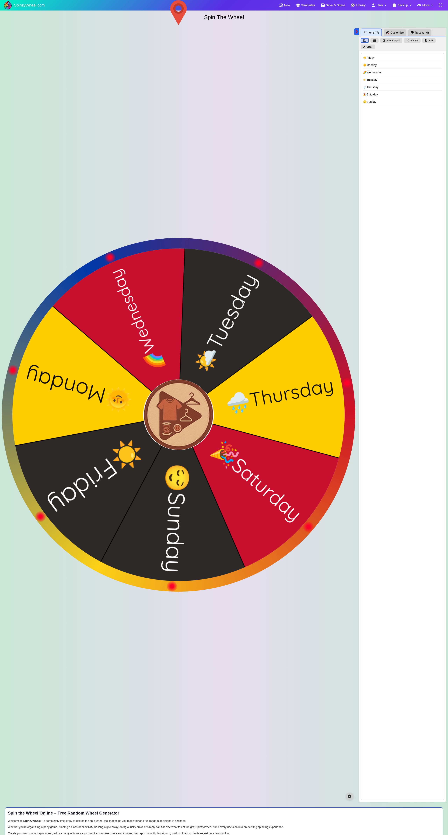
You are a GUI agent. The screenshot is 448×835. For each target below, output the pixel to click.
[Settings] (350, 796)
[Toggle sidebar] (356, 31)
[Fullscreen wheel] (440, 5)
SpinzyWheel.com (29, 5)
